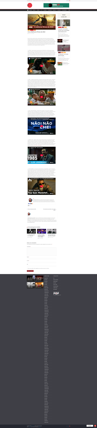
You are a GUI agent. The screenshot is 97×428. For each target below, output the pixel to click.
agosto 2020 (46, 393)
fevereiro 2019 (46, 422)
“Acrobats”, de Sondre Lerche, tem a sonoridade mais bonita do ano (63, 30)
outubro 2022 (46, 351)
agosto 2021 (46, 374)
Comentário (29, 246)
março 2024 (45, 324)
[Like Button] (29, 205)
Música (63, 27)
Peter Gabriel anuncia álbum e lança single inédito (49, 210)
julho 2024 (45, 318)
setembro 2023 (46, 334)
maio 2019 (45, 417)
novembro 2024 (46, 311)
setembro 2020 (46, 391)
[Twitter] (31, 203)
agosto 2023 (46, 335)
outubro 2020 (46, 390)
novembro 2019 (46, 407)
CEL (33, 33)
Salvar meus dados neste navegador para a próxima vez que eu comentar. (38, 268)
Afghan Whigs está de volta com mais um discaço (31, 285)
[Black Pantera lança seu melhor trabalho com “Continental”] (59, 41)
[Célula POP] (28, 10)
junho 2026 (45, 281)
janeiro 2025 (46, 308)
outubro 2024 (46, 313)
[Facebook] (28, 203)
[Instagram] (29, 203)
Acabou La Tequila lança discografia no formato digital (41, 235)
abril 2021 (45, 380)
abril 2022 (45, 361)
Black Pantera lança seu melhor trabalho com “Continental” (66, 41)
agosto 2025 (46, 297)
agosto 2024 (46, 316)
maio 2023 (45, 340)
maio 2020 (45, 398)
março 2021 (45, 382)
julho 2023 (45, 337)
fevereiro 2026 (46, 287)
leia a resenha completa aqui (37, 145)
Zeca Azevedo (55, 289)
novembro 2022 (46, 350)
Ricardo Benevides (55, 286)
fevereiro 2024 (46, 326)
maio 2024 (45, 321)
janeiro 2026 (46, 289)
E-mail (28, 260)
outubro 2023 (46, 332)
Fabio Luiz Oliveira (55, 279)
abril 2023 (45, 342)
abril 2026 (45, 284)
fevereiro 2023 (46, 345)
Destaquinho (59, 27)
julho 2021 (45, 375)
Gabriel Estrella (55, 281)
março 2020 (45, 401)
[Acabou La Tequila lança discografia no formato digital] (41, 229)
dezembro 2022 (46, 348)
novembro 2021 (46, 369)
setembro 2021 (46, 372)
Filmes (62, 52)
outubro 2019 (46, 409)
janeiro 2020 (46, 404)
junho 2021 (45, 377)
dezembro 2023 (46, 329)
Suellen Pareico (55, 287)
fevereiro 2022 (46, 364)
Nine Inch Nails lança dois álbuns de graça (51, 235)
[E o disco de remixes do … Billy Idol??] (31, 229)
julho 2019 (45, 414)
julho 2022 (45, 356)
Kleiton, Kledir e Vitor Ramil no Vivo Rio (31, 279)
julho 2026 (45, 279)
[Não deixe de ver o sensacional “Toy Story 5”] (59, 64)
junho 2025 (45, 300)
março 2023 (45, 343)
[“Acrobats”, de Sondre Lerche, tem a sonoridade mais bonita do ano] (63, 22)
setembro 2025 (46, 295)
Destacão (59, 52)
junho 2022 (45, 358)
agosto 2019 (46, 412)
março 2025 (45, 305)
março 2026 (45, 286)
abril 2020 (45, 399)
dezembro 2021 (46, 367)
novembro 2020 (46, 388)
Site (27, 264)
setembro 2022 (46, 353)
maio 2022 (45, 359)
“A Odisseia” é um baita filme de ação (63, 54)
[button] (35, 10)
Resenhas (65, 27)
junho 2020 (45, 396)
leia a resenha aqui (47, 116)
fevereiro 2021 (46, 383)
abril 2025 (45, 303)
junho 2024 (45, 319)
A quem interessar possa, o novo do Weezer (38, 285)
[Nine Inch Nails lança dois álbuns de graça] (51, 229)
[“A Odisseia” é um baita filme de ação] (63, 48)
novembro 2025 (46, 292)
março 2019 (45, 420)
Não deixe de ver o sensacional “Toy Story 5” (66, 63)
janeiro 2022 (46, 366)
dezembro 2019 (46, 406)
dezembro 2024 (46, 310)
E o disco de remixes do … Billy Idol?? (31, 235)
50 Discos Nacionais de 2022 (32, 209)
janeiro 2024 (46, 327)
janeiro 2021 (46, 385)
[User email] (32, 203)
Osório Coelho (55, 284)
